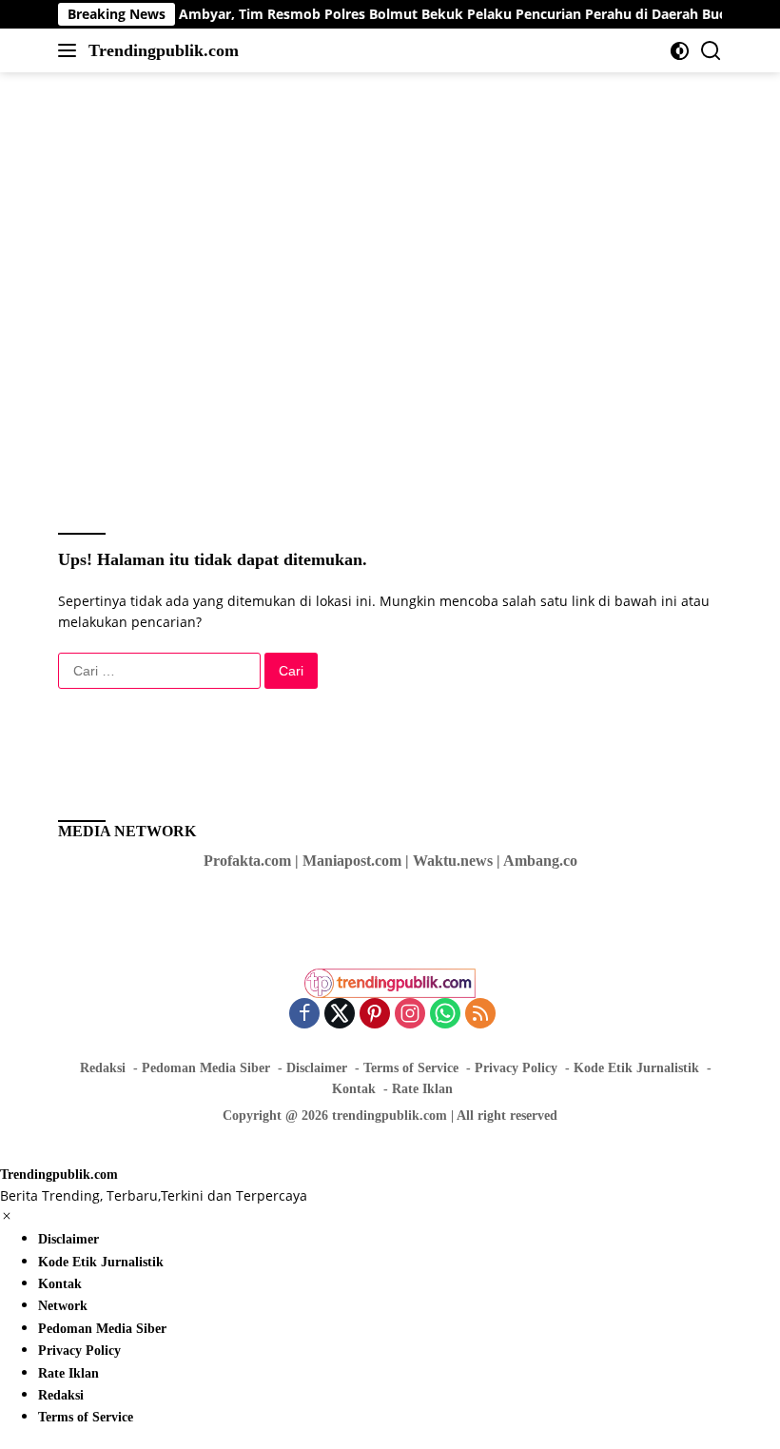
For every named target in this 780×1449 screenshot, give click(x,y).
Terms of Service (410, 1068)
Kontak (354, 1089)
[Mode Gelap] (680, 51)
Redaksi (103, 1068)
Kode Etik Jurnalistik (636, 1068)
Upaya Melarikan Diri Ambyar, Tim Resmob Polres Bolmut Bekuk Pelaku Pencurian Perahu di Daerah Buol (362, 14)
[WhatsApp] (445, 1014)
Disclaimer (316, 1068)
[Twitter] (339, 1014)
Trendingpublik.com (163, 50)
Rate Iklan (422, 1089)
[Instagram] (410, 1014)
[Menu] (71, 50)
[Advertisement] (404, 134)
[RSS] (480, 1014)
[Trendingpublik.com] (390, 975)
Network (63, 1306)
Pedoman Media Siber (206, 1068)
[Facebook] (304, 1014)
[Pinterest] (375, 1014)
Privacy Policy (516, 1068)
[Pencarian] (711, 51)
